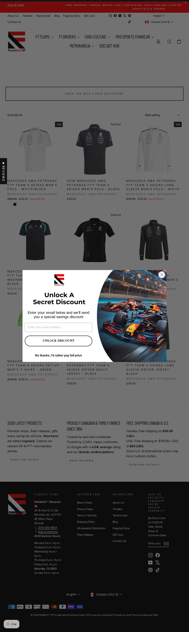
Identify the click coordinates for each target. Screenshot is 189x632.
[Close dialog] (162, 275)
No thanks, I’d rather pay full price (58, 355)
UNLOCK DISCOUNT (59, 341)
